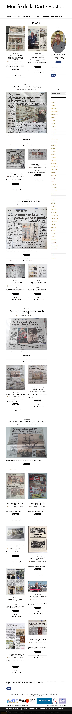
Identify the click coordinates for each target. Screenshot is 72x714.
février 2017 (53, 209)
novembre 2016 (54, 218)
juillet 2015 (53, 258)
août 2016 (53, 224)
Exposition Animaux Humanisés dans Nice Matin (26, 31)
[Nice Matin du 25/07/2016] (26, 140)
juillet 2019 (53, 145)
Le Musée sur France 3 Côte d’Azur (26, 181)
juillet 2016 (53, 227)
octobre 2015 (54, 248)
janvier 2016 (53, 242)
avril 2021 (53, 123)
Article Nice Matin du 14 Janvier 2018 (15, 503)
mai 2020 (53, 136)
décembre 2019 (54, 139)
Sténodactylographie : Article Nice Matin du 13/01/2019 (27, 312)
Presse (36, 16)
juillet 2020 (53, 133)
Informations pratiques (49, 16)
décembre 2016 (54, 215)
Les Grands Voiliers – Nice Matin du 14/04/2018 (27, 422)
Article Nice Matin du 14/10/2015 (27, 230)
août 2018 (53, 172)
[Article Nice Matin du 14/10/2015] (26, 248)
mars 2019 (53, 157)
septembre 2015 (54, 252)
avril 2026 (53, 102)
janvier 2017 (53, 212)
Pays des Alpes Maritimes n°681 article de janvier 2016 (15, 654)
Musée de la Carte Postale (36, 6)
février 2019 (53, 160)
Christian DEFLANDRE (21, 315)
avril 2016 (53, 236)
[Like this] (19, 75)
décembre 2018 (54, 166)
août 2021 (53, 117)
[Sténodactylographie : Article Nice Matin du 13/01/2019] (26, 334)
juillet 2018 (53, 175)
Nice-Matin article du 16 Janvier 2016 (38, 639)
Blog (61, 16)
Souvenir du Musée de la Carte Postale (15, 545)
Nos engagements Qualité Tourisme (11, 705)
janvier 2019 (53, 163)
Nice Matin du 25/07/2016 (26, 114)
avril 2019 (53, 154)
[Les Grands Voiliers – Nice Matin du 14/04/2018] (26, 442)
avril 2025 (53, 105)
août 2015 (53, 255)
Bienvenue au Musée (14, 16)
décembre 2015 (54, 245)
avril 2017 (53, 203)
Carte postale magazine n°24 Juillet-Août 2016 (16, 600)
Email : (52, 70)
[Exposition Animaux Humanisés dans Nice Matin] (26, 65)
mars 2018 (53, 184)
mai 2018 (53, 178)
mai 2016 (53, 233)
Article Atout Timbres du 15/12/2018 (15, 283)
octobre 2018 (54, 169)
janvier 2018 (53, 187)
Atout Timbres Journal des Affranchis (38, 503)
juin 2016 (53, 230)
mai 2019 (53, 151)
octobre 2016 (54, 221)
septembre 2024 (54, 111)
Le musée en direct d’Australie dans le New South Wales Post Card (38, 558)
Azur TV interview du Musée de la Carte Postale (37, 597)
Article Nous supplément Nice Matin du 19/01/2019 (38, 283)
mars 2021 (53, 126)
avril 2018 (53, 181)
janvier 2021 (53, 129)
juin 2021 (53, 120)
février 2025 (53, 108)
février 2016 (53, 239)
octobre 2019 (54, 142)
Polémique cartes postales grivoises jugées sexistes (38, 388)
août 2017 (53, 194)
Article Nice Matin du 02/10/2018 (15, 394)
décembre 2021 (54, 114)
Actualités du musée (15, 280)
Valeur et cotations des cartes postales (22, 705)
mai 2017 (53, 200)
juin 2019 (53, 148)
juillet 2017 (53, 197)
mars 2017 (53, 206)
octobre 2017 (54, 191)
